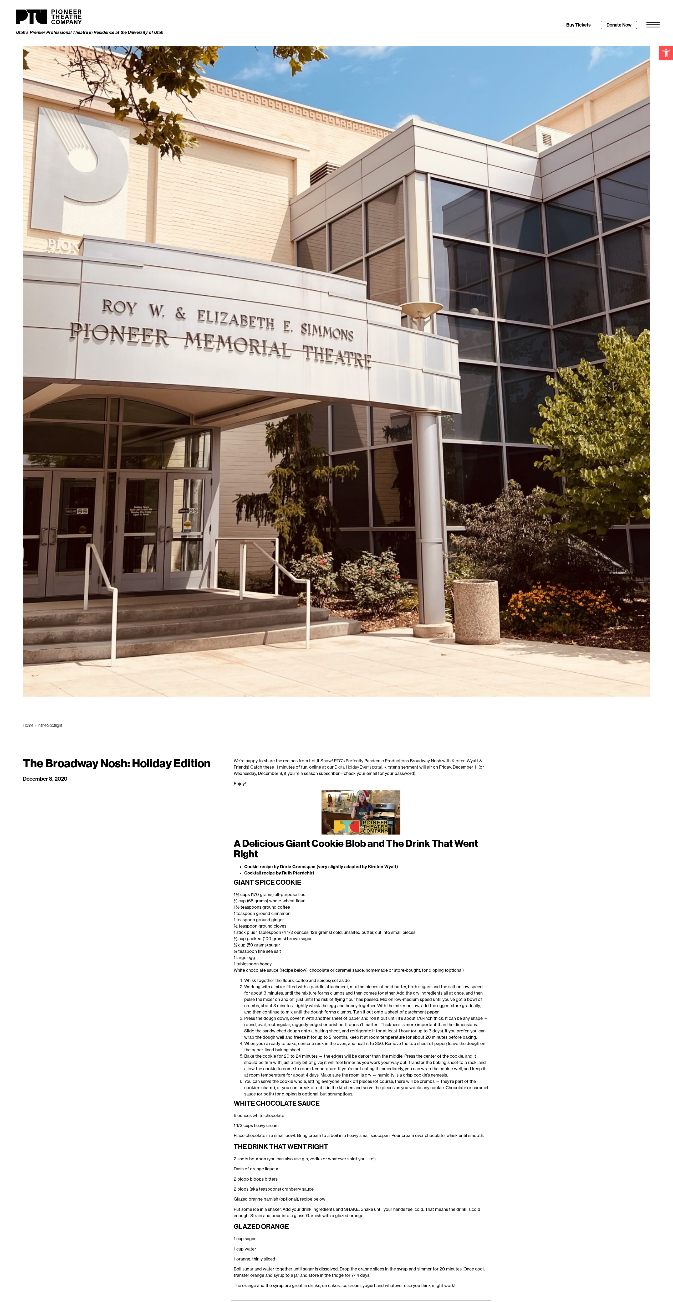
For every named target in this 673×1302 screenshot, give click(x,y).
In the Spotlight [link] (50, 725)
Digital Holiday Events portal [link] (358, 767)
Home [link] (28, 725)
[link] (666, 53)
